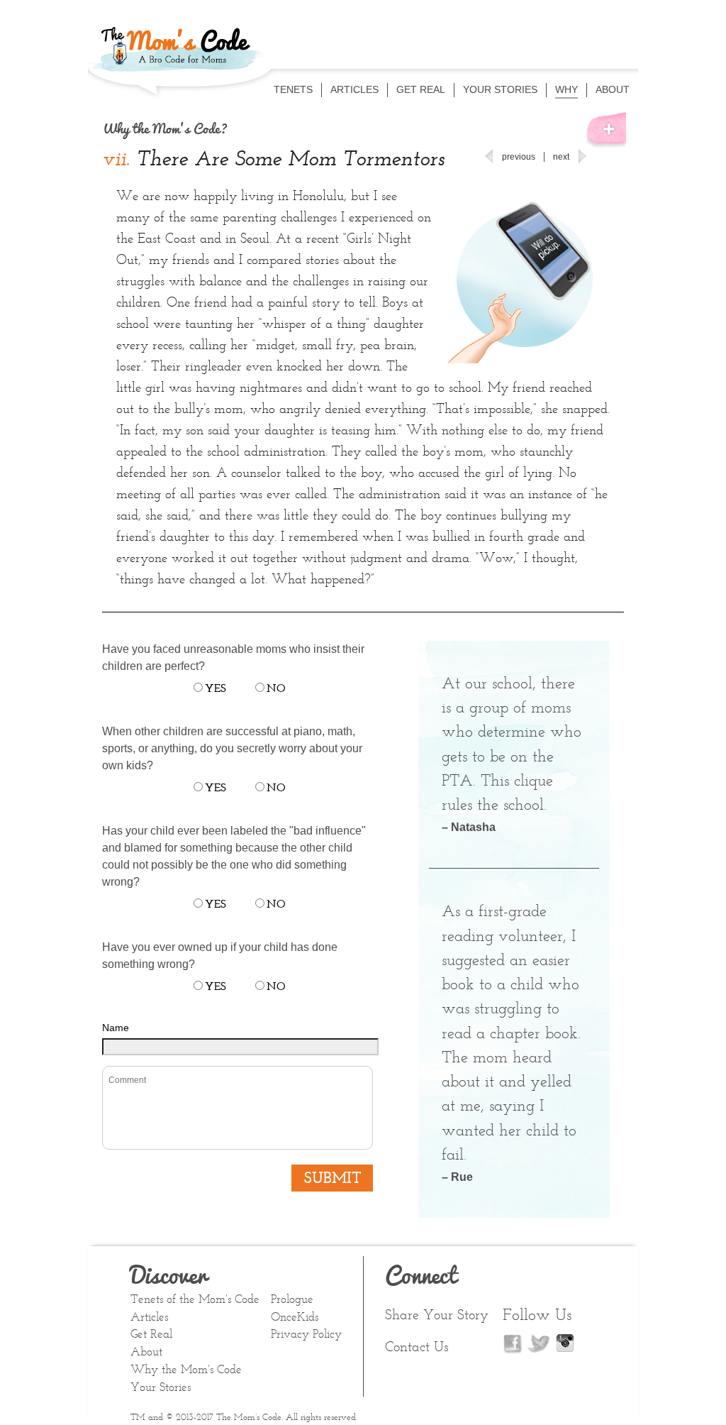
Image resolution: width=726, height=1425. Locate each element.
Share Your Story (436, 1316)
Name (115, 1027)
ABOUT (613, 89)
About (146, 1352)
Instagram (565, 1341)
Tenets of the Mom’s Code (194, 1300)
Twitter (539, 1342)
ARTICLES (354, 89)
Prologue (292, 1300)
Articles (149, 1317)
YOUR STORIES (500, 89)
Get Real (151, 1334)
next (561, 157)
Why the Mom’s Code (186, 1370)
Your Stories (160, 1388)
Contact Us (416, 1348)
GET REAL (420, 89)
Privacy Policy (306, 1334)
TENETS (293, 89)
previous (518, 157)
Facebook (513, 1341)
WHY (566, 89)
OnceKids (294, 1317)
